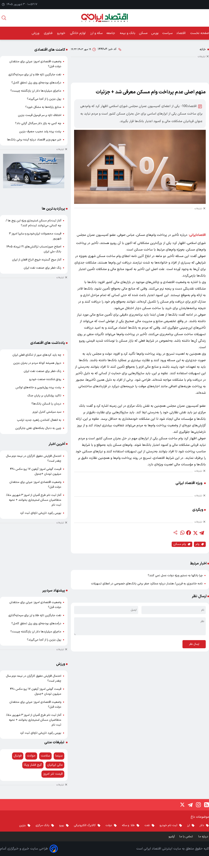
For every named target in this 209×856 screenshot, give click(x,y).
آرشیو (172, 836)
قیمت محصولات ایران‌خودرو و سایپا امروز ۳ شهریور (35, 236)
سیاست (167, 33)
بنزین (22, 825)
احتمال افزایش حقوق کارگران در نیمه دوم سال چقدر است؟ (33, 458)
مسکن (143, 33)
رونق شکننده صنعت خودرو (45, 379)
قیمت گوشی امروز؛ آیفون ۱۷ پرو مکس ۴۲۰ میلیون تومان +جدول (35, 471)
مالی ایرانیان (55, 765)
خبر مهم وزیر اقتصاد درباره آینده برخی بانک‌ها (34, 140)
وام (197, 544)
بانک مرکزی (42, 825)
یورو (61, 825)
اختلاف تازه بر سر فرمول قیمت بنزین (39, 115)
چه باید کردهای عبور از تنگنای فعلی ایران (36, 355)
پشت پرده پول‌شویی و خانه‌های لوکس (38, 387)
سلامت (45, 755)
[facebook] (188, 532)
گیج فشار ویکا (33, 765)
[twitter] (195, 532)
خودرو (61, 33)
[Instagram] (198, 804)
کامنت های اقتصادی (49, 49)
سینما (59, 755)
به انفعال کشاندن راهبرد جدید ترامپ (39, 420)
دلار (202, 825)
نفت (147, 825)
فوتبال (18, 755)
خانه (203, 49)
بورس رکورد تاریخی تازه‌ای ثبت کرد (40, 513)
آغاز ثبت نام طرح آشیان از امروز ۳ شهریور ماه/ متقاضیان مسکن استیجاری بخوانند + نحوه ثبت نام (33, 500)
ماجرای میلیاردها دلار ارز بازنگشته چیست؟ (35, 91)
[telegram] (201, 532)
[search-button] (4, 18)
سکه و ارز (96, 33)
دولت (109, 825)
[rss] (206, 804)
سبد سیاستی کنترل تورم (47, 412)
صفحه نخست (199, 33)
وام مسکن (179, 544)
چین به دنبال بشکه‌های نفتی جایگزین (38, 428)
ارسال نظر (194, 644)
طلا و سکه (128, 825)
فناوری (48, 33)
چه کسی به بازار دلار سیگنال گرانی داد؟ (38, 123)
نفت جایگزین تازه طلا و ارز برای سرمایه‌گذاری (34, 74)
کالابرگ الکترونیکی (85, 825)
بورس (155, 33)
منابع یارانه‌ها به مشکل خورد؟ (43, 107)
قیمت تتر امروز (53, 774)
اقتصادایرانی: (197, 235)
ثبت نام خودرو (168, 825)
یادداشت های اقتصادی (47, 343)
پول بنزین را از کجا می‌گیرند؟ (44, 99)
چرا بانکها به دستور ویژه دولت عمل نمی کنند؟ (175, 575)
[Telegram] (190, 804)
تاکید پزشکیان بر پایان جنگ (44, 396)
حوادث (31, 755)
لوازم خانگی (78, 33)
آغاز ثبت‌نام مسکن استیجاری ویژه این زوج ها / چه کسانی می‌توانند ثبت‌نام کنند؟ (33, 223)
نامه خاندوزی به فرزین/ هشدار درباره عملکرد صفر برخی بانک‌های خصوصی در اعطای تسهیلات (147, 584)
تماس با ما (186, 836)
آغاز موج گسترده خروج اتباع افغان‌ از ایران (36, 260)
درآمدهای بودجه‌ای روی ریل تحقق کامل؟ (36, 83)
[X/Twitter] (182, 804)
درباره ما (203, 836)
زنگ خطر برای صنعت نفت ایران (42, 268)
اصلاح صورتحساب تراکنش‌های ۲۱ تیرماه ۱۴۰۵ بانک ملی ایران (33, 249)
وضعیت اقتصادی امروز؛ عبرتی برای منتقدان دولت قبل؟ (35, 64)
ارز (188, 825)
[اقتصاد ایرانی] (104, 17)
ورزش (36, 33)
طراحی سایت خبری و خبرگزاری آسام (24, 848)
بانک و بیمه (127, 33)
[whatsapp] (182, 532)
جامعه (111, 33)
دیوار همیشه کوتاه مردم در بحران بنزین (37, 363)
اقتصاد (181, 33)
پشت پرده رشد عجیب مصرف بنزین (40, 131)
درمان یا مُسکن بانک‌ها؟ (46, 404)
